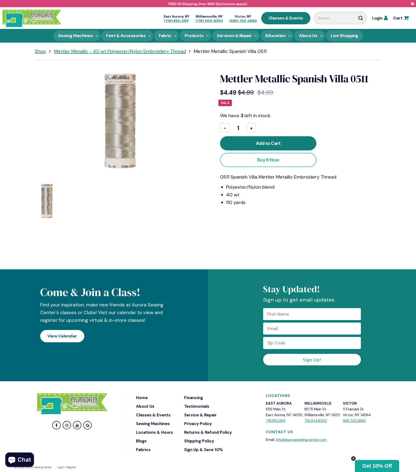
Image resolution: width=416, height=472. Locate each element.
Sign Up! (312, 359)
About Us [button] (308, 36)
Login (380, 18)
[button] (377, 466)
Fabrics (143, 449)
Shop (40, 51)
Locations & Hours (154, 432)
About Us (145, 406)
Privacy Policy (198, 423)
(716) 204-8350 (209, 21)
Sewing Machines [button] (75, 36)
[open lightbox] (120, 122)
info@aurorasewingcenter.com (301, 439)
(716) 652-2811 (176, 21)
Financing (193, 397)
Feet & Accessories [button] (125, 36)
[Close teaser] (353, 458)
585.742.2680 (354, 420)
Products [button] (194, 36)
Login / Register (66, 467)
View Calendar (62, 336)
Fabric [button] (165, 36)
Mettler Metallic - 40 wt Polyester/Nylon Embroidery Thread (120, 51)
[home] (31, 18)
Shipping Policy (199, 441)
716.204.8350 (315, 420)
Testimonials (196, 406)
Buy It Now (268, 160)
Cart (400, 18)
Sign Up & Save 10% (203, 449)
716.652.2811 (275, 420)
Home (142, 397)
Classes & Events (285, 18)
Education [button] (275, 36)
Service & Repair (200, 415)
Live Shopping (344, 36)
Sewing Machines (153, 423)
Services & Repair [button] (234, 36)
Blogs (141, 441)
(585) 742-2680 (243, 21)
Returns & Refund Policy (208, 432)
